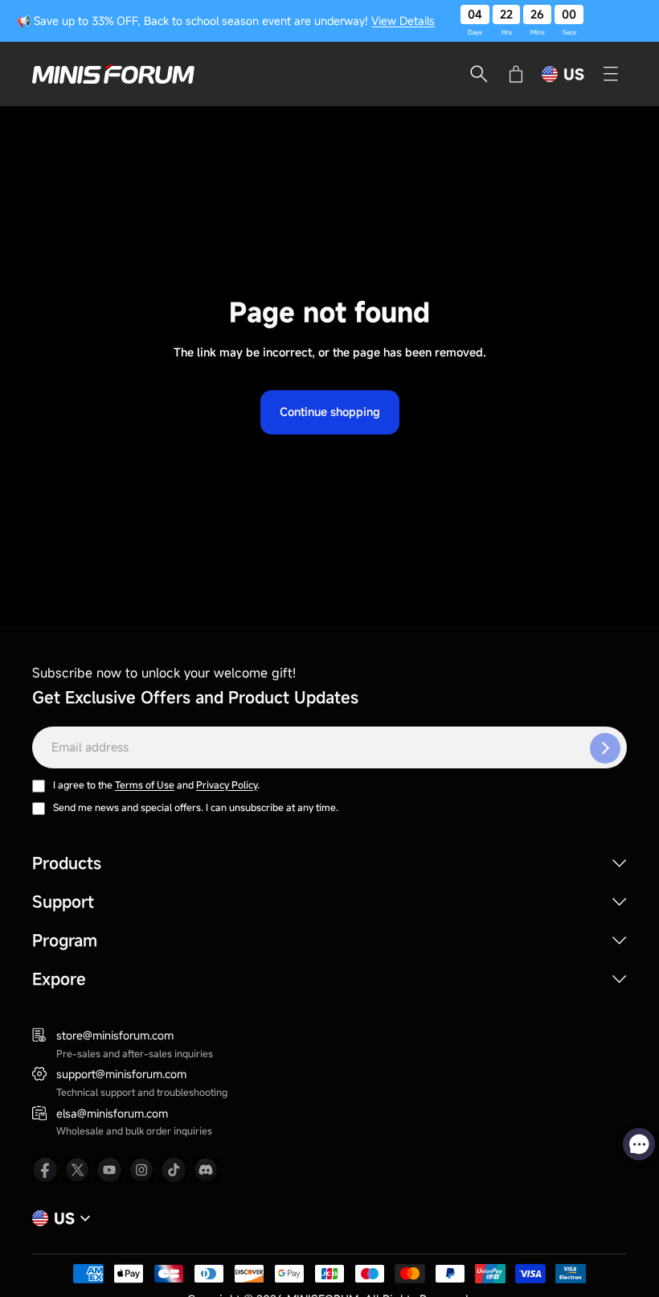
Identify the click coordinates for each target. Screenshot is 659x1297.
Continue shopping (330, 411)
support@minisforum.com (121, 1073)
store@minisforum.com (115, 1035)
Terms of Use (144, 784)
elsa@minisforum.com (112, 1113)
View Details (403, 20)
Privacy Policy (226, 784)
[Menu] (611, 74)
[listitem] (45, 1170)
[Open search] (479, 74)
